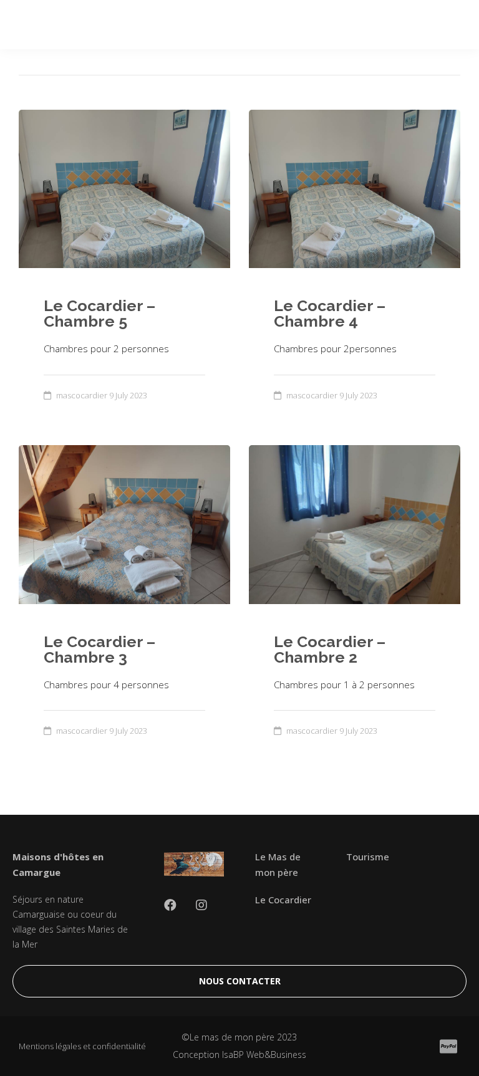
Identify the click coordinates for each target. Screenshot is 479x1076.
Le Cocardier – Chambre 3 (99, 649)
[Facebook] (170, 905)
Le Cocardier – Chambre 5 (99, 313)
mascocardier (81, 395)
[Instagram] (201, 905)
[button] (239, 981)
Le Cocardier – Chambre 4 (329, 313)
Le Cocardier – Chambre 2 (329, 649)
